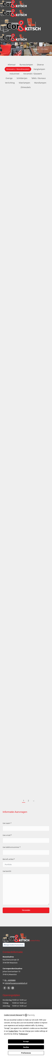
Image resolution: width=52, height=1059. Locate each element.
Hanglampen (39, 69)
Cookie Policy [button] (13, 1031)
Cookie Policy (34, 940)
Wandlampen (40, 82)
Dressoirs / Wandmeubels (17, 69)
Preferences (26, 1053)
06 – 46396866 (9, 980)
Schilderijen (22, 78)
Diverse (40, 64)
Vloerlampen (24, 82)
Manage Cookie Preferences (13, 945)
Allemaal (11, 64)
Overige (9, 78)
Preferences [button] (23, 1034)
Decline (26, 1047)
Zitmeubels (26, 87)
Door (10, 160)
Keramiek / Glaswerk (32, 73)
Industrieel (14, 73)
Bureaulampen (26, 64)
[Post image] (26, 121)
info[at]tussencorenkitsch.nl (16, 983)
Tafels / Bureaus (38, 78)
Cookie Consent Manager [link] (13, 1015)
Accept (26, 1041)
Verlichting (10, 82)
